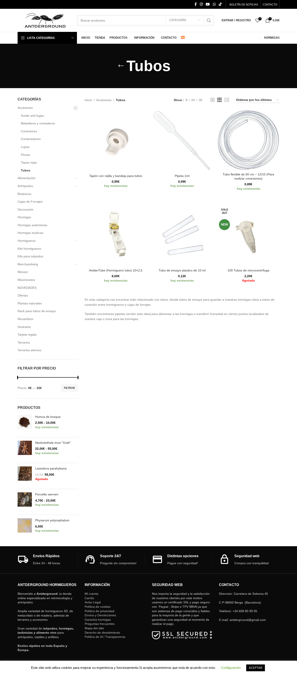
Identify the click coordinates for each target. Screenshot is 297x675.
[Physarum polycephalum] (25, 527)
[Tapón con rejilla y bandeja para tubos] (116, 141)
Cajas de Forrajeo (30, 201)
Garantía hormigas (98, 619)
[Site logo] (45, 20)
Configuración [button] (231, 668)
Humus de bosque (48, 416)
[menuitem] (184, 37)
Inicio (88, 100)
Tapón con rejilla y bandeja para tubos (115, 176)
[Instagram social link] (201, 4)
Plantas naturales (30, 303)
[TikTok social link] (220, 4)
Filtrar (69, 387)
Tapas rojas (29, 162)
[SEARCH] (209, 20)
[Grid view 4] (226, 100)
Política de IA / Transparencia (105, 637)
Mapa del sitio (94, 628)
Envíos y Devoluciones (100, 615)
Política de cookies (98, 606)
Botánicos (24, 194)
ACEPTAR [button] (255, 668)
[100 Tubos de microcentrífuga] (248, 235)
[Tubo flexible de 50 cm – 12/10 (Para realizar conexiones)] (248, 140)
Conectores (29, 131)
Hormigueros (27, 240)
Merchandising (28, 264)
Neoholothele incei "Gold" (53, 442)
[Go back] (120, 66)
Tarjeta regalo (27, 334)
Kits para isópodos (30, 256)
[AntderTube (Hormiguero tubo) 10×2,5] (116, 235)
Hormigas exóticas (30, 233)
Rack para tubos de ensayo (37, 311)
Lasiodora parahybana (51, 468)
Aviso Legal (93, 602)
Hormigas (24, 217)
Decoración (25, 209)
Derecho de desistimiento (102, 632)
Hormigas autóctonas (32, 225)
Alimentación (26, 178)
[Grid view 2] (212, 100)
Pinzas (25, 154)
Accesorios (25, 107)
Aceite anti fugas (32, 115)
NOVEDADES (27, 287)
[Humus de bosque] (25, 424)
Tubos (25, 170)
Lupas (25, 147)
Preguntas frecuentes (100, 624)
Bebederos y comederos (38, 123)
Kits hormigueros (29, 248)
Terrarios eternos (29, 350)
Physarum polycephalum (52, 520)
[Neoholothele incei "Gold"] (25, 450)
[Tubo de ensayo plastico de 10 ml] (182, 235)
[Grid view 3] (219, 100)
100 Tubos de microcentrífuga (248, 270)
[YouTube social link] (207, 4)
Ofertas (23, 295)
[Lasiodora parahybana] (25, 476)
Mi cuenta (91, 593)
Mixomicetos (26, 280)
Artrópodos (25, 186)
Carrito (89, 598)
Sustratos (24, 327)
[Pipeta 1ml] (182, 141)
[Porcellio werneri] (25, 501)
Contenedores (31, 139)
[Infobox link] (48, 560)
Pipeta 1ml (182, 176)
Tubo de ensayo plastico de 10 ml (182, 270)
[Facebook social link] (195, 4)
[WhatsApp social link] (214, 4)
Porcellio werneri (46, 494)
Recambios (25, 319)
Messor (23, 272)
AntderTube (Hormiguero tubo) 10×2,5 (115, 270)
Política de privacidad (99, 611)
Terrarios (24, 342)
